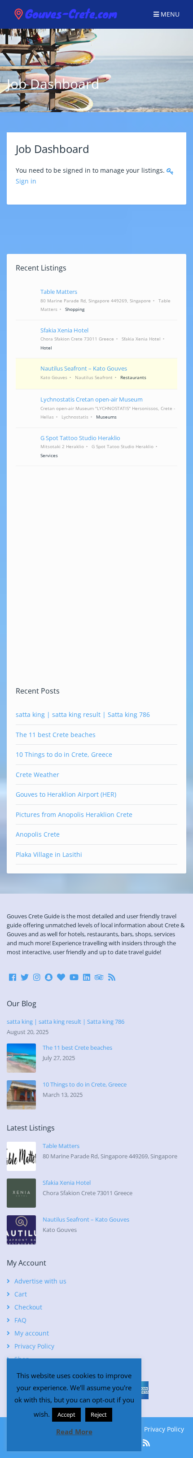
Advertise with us (40, 1281)
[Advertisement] (96, 576)
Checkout (28, 1307)
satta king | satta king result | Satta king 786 (83, 714)
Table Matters (61, 1146)
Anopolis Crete (38, 834)
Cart (20, 1294)
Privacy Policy (34, 1346)
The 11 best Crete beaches (56, 734)
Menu (169, 14)
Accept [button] (66, 1414)
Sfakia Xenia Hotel (67, 1183)
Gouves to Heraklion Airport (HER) (66, 794)
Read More (74, 1431)
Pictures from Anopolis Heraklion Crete (74, 814)
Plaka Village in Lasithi (49, 854)
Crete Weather (37, 774)
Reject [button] (99, 1414)
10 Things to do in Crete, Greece (64, 754)
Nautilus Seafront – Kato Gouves (86, 1219)
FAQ (20, 1320)
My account (31, 1333)
